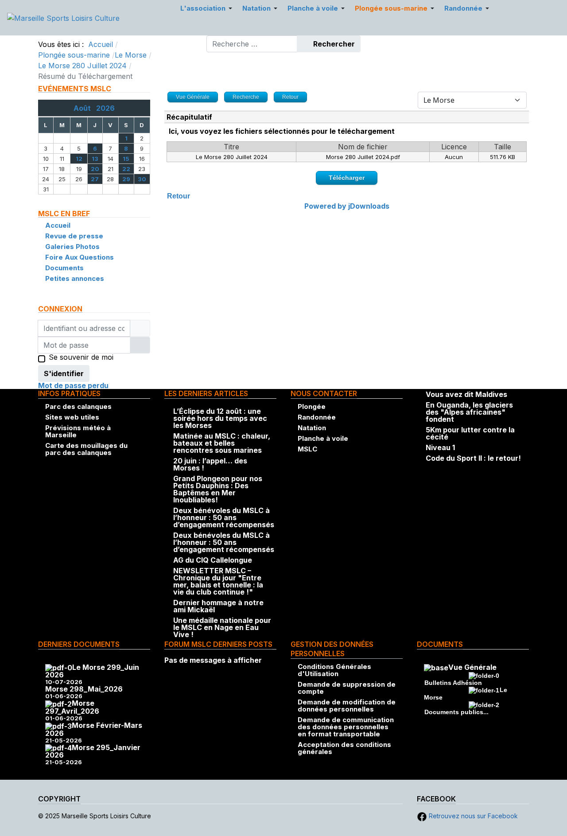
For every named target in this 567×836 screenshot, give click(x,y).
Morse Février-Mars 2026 (93, 729)
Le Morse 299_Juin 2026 (92, 671)
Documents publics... (456, 711)
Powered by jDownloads (346, 206)
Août (85, 108)
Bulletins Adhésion (453, 682)
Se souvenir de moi (81, 358)
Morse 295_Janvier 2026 (92, 751)
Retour (178, 196)
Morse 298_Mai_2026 (84, 688)
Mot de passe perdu (73, 385)
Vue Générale (472, 667)
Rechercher (333, 43)
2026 (105, 108)
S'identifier (64, 373)
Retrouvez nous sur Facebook (472, 816)
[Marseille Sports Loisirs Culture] (63, 17)
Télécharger (347, 177)
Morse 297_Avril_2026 (72, 707)
